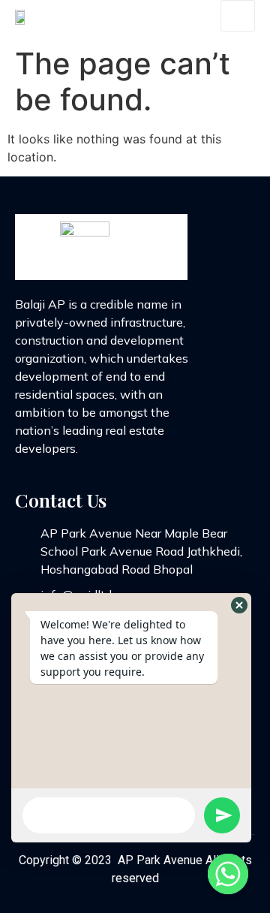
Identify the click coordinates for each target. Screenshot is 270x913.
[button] (239, 605)
